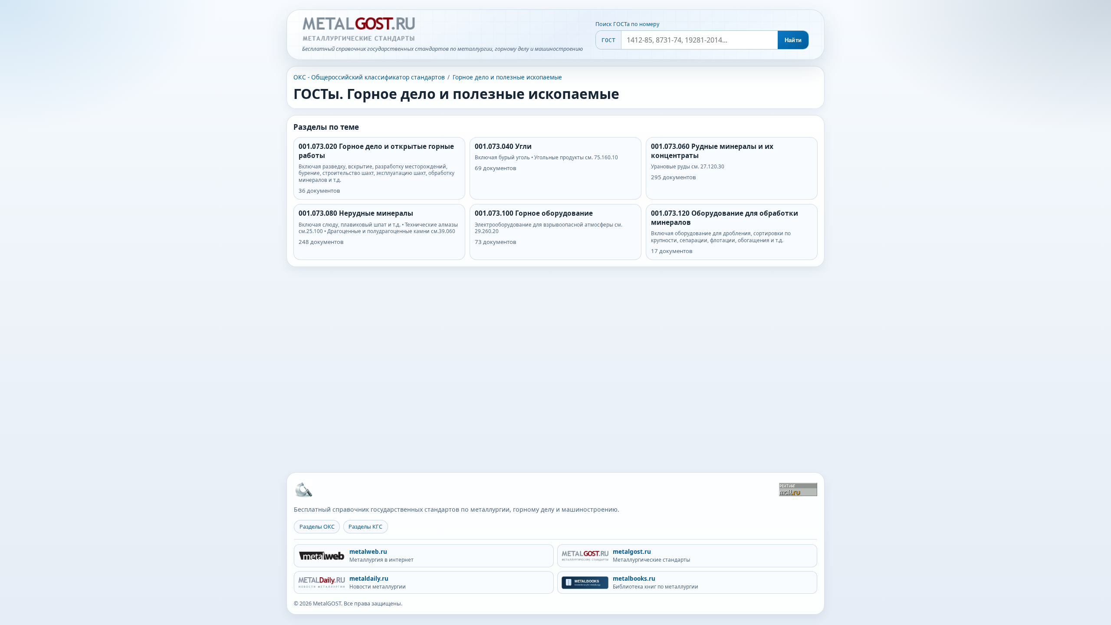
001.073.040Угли (503, 146)
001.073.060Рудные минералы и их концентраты (712, 151)
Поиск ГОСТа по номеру (627, 24)
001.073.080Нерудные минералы (356, 213)
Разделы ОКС (317, 526)
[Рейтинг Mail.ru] (798, 489)
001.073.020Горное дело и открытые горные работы (376, 151)
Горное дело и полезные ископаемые (507, 77)
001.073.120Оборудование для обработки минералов (724, 218)
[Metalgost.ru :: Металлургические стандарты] (358, 29)
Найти (793, 40)
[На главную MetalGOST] (303, 489)
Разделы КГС (365, 526)
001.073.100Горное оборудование (534, 213)
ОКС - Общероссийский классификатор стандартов (369, 77)
